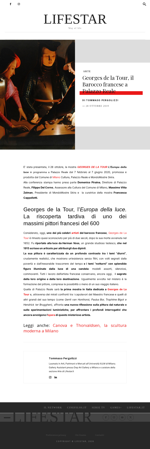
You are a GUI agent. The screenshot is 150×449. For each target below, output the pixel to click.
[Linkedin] (119, 115)
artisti (75, 232)
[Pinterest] (102, 115)
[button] (144, 4)
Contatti (99, 435)
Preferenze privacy (56, 435)
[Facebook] (10, 4)
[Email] (128, 115)
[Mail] (122, 417)
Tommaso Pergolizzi (102, 100)
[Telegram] (136, 115)
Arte (87, 71)
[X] (94, 115)
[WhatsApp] (111, 115)
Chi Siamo (80, 435)
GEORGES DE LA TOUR (92, 167)
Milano (56, 177)
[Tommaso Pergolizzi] (36, 367)
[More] (145, 115)
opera (51, 314)
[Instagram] (19, 4)
